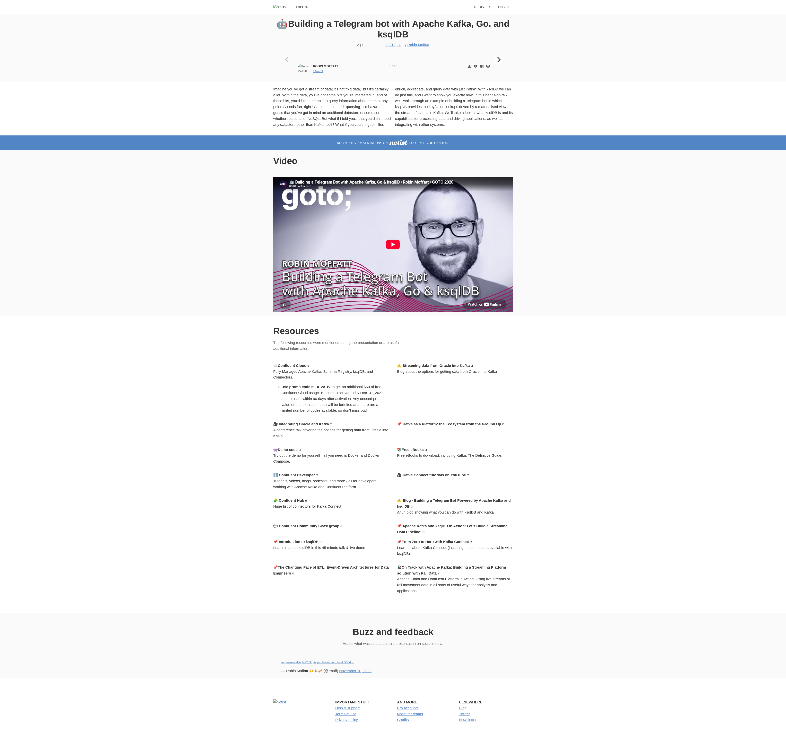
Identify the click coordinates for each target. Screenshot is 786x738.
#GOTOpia (309, 662)
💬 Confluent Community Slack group (306, 526)
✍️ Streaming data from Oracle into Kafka (433, 366)
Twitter (464, 714)
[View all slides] (482, 66)
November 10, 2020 (355, 671)
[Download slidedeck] (476, 66)
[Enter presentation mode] (488, 66)
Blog (462, 708)
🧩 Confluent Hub (288, 500)
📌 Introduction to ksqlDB (295, 542)
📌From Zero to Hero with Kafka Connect (433, 542)
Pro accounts (408, 708)
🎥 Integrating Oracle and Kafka (301, 424)
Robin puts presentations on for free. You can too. (393, 143)
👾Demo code (285, 450)
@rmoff (318, 71)
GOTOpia (393, 45)
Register (482, 7)
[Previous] (287, 59)
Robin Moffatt (418, 45)
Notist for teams (410, 714)
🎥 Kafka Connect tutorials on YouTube (431, 475)
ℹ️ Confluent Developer (294, 475)
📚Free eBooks (410, 450)
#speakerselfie (291, 662)
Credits (403, 720)
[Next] (498, 59)
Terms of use (345, 714)
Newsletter (468, 720)
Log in (503, 7)
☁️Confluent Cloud (289, 366)
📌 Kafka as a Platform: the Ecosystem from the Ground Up (449, 424)
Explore (303, 7)
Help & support (347, 708)
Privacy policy (346, 720)
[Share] (469, 66)
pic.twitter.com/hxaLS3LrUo (335, 662)
